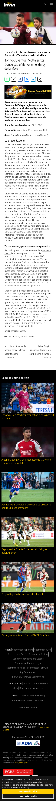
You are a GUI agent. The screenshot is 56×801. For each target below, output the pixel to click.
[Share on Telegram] (33, 79)
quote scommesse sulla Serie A (22, 291)
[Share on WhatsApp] (7, 79)
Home (7, 52)
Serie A (23, 336)
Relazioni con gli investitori (31, 688)
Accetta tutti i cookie (28, 791)
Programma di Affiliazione (35, 683)
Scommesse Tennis (15, 668)
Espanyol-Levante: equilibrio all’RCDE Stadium (25, 635)
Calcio (15, 52)
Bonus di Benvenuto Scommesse (28, 677)
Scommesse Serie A (38, 654)
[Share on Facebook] (20, 79)
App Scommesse (28, 672)
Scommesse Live (42, 650)
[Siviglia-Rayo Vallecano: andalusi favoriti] (27, 591)
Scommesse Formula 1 (38, 668)
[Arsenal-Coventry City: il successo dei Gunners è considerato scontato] (27, 456)
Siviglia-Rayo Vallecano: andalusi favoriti (22, 594)
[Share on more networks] (39, 79)
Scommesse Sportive (22, 650)
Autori (34, 707)
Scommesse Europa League (28, 663)
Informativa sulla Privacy (33, 695)
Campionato (13, 336)
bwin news (24, 707)
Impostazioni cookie (28, 796)
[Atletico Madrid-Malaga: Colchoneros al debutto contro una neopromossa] (27, 501)
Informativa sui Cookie (21, 700)
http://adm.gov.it (21, 763)
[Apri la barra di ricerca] (45, 4)
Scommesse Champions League (28, 659)
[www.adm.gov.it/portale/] (28, 745)
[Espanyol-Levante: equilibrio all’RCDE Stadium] (27, 632)
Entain (15, 688)
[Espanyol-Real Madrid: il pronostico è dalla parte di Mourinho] (27, 412)
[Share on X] (13, 79)
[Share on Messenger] (26, 79)
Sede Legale (39, 700)
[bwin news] (10, 4)
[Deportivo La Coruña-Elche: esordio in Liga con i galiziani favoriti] (27, 546)
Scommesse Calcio (17, 654)
